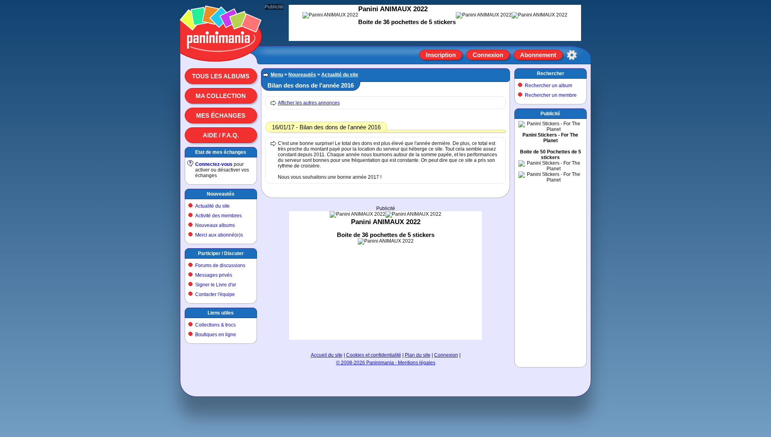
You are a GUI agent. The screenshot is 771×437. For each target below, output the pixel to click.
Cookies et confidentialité (373, 355)
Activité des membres (218, 215)
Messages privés (213, 275)
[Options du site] (572, 55)
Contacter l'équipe (215, 294)
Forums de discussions (220, 265)
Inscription (441, 54)
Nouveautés (221, 194)
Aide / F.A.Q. (221, 135)
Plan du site (417, 355)
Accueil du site (327, 355)
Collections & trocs (215, 325)
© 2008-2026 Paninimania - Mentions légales (385, 363)
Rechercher (550, 73)
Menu (277, 75)
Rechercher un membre (551, 95)
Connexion (488, 54)
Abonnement (538, 54)
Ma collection (221, 95)
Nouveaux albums (215, 225)
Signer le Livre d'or (215, 285)
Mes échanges (220, 115)
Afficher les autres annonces (309, 103)
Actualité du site (212, 206)
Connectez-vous (214, 164)
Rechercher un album (548, 85)
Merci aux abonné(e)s (219, 235)
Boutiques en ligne (215, 334)
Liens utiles (221, 313)
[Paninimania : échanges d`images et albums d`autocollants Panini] (221, 52)
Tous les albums (220, 76)
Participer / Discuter (221, 253)
